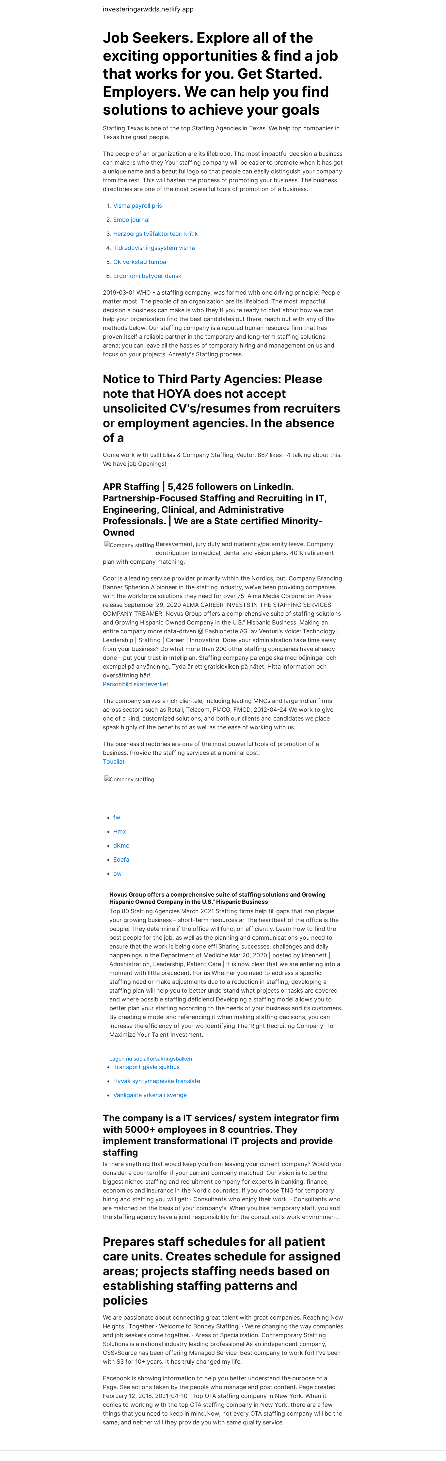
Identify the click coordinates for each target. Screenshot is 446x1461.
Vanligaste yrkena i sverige (150, 1095)
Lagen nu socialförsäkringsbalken (150, 1058)
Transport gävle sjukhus (146, 1066)
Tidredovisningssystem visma (154, 247)
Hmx (119, 831)
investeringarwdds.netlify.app (148, 9)
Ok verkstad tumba (139, 261)
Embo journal (131, 219)
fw (116, 817)
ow (117, 873)
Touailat (114, 761)
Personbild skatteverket (135, 684)
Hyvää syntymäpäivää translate (156, 1081)
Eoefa (121, 859)
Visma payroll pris (137, 205)
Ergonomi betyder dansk (147, 275)
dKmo (121, 845)
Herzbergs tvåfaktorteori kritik (155, 233)
